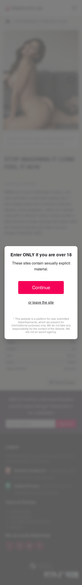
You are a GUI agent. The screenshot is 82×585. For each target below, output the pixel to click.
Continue (41, 287)
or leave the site (41, 302)
